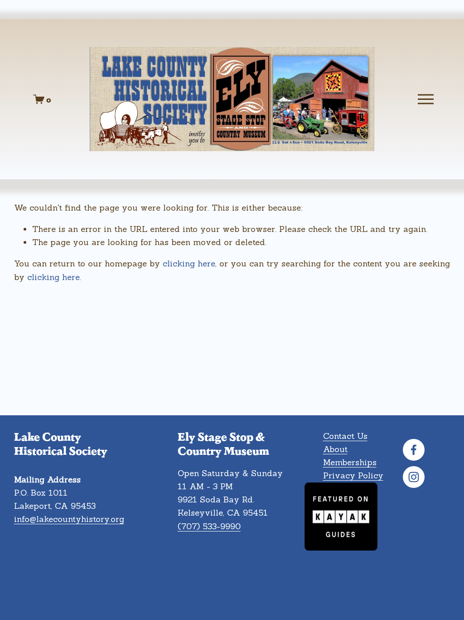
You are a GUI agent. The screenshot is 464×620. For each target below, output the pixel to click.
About (335, 449)
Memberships (350, 462)
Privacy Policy (353, 475)
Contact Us (345, 436)
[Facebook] (414, 450)
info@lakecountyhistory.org (69, 519)
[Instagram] (414, 477)
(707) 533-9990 (209, 526)
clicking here (189, 263)
